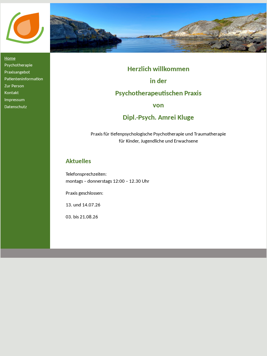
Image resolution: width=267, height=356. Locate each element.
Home (9, 58)
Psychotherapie (18, 65)
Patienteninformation (23, 79)
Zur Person (14, 86)
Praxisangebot (17, 72)
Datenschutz (15, 107)
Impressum (14, 100)
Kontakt (11, 93)
